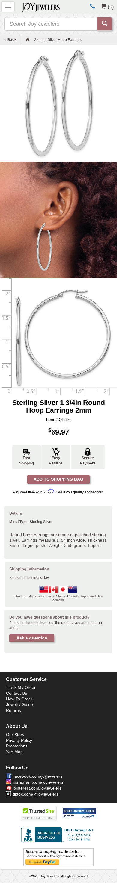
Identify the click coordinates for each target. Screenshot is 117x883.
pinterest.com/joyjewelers (38, 788)
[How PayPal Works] (58, 857)
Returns (13, 710)
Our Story (15, 734)
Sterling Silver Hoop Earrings (58, 40)
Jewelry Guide (19, 704)
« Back (10, 40)
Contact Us (16, 693)
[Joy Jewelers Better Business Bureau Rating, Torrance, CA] (58, 834)
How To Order (19, 698)
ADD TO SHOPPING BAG (58, 479)
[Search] (104, 24)
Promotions (17, 746)
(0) (111, 7)
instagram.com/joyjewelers (38, 782)
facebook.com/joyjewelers (38, 776)
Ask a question (31, 638)
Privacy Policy (19, 740)
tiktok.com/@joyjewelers (35, 794)
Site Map (14, 751)
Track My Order (21, 687)
